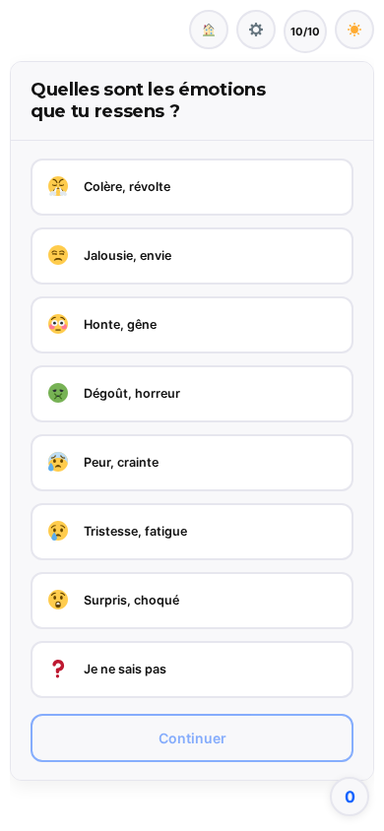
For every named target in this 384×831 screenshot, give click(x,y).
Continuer (192, 738)
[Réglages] (256, 29)
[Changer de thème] (354, 29)
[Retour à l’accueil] (208, 29)
